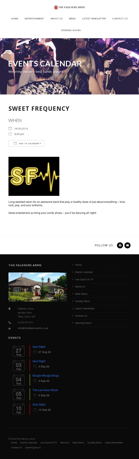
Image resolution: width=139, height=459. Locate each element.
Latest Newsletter (94, 18)
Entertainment (34, 18)
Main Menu (81, 293)
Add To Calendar (28, 143)
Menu (72, 18)
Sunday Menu (82, 301)
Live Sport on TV (84, 279)
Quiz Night (39, 347)
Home (14, 18)
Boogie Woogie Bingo (46, 375)
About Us (57, 18)
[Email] (127, 245)
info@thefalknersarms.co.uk (33, 328)
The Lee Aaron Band (45, 390)
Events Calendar (84, 272)
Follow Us (104, 245)
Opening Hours (71, 30)
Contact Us (120, 18)
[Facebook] (119, 245)
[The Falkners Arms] (69, 7)
